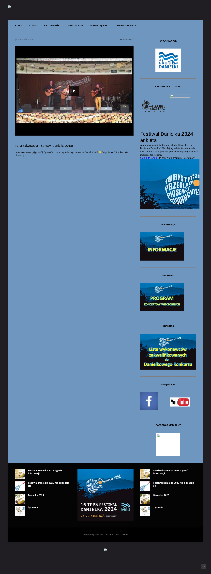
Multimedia (75, 25)
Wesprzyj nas (98, 25)
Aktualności (52, 25)
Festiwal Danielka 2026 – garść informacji (45, 472)
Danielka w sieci (125, 25)
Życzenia (33, 507)
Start (18, 25)
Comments (128, 39)
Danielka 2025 (36, 495)
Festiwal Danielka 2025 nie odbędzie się (48, 484)
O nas (33, 25)
